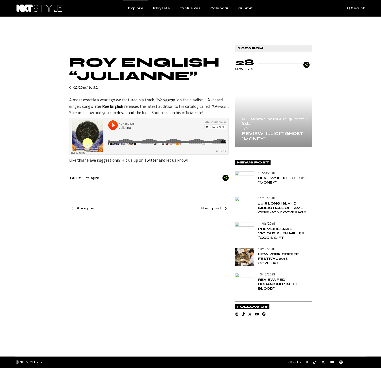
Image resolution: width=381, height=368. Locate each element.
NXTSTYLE (27, 362)
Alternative (258, 118)
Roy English (91, 177)
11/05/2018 (266, 223)
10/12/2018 (266, 274)
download (125, 112)
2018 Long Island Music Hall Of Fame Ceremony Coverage (282, 207)
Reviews (298, 118)
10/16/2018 (266, 249)
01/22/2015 (77, 87)
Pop (289, 118)
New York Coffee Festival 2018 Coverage (278, 258)
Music (282, 118)
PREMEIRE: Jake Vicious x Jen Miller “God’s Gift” (281, 233)
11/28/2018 (266, 172)
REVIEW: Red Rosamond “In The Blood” (278, 283)
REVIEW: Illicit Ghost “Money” (272, 136)
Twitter (151, 160)
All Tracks (246, 121)
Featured (272, 118)
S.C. (95, 87)
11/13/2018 (266, 198)
